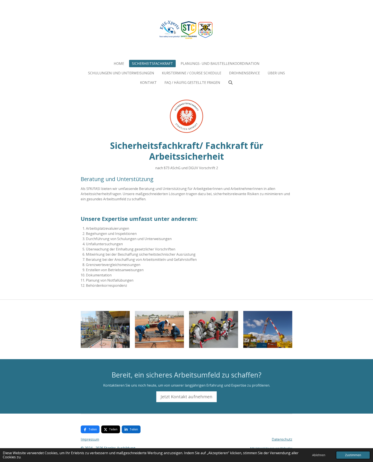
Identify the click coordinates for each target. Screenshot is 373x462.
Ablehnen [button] (318, 455)
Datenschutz (282, 439)
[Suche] (230, 82)
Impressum (90, 439)
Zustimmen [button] (353, 455)
